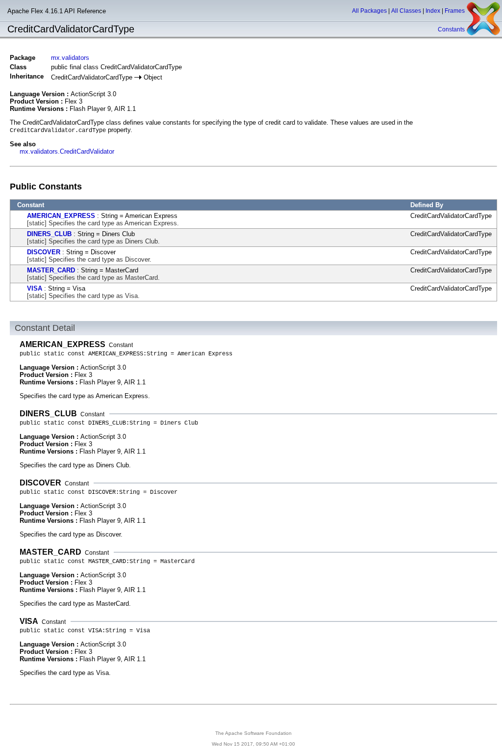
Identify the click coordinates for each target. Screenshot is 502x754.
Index (433, 10)
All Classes (406, 10)
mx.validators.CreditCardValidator (67, 151)
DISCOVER (43, 252)
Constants (451, 29)
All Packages (369, 10)
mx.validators (70, 57)
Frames (455, 10)
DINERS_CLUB (49, 234)
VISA (34, 288)
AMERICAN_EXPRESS (61, 215)
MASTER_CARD (51, 270)
